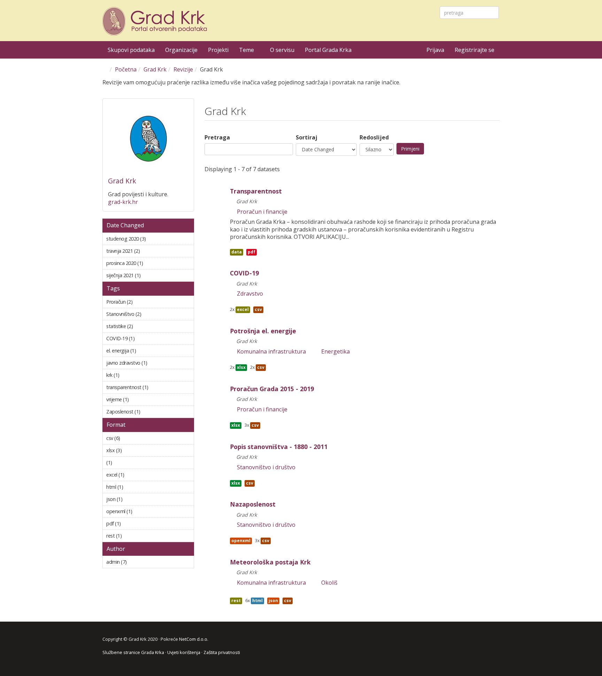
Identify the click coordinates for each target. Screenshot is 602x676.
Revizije (183, 69)
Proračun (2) (141, 301)
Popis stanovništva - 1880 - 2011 (278, 446)
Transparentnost (256, 191)
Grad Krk (155, 69)
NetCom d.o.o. (193, 639)
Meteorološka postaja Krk (270, 562)
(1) (120, 462)
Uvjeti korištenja (183, 652)
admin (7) (135, 562)
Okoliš (329, 582)
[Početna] (155, 21)
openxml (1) (140, 511)
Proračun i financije (262, 211)
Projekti (218, 50)
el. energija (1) (144, 350)
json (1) (130, 499)
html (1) (131, 487)
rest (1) (130, 535)
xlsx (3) (130, 450)
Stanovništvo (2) (149, 314)
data (236, 252)
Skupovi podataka (131, 50)
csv (258, 309)
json (273, 600)
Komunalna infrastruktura (271, 351)
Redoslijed (374, 137)
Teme (247, 50)
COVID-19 (244, 273)
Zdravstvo (250, 293)
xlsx (241, 367)
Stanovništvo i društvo (266, 467)
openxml (240, 541)
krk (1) (127, 375)
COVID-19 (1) (143, 338)
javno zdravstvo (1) (142, 364)
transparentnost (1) (144, 388)
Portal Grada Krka (328, 50)
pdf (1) (129, 523)
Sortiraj (306, 137)
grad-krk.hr (123, 202)
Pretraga (217, 137)
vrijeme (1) (137, 399)
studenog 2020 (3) (149, 240)
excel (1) (132, 474)
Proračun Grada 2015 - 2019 (272, 389)
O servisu (282, 50)
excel (243, 309)
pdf (251, 252)
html (257, 600)
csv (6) (128, 438)
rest (236, 600)
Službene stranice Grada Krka (133, 652)
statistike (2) (141, 326)
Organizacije (181, 50)
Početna (126, 69)
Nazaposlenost (253, 504)
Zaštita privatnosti (221, 652)
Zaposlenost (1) (148, 411)
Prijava (435, 50)
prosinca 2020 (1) (146, 264)
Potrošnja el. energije (263, 331)
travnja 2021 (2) (148, 251)
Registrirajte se (474, 50)
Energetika (335, 351)
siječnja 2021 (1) (149, 275)
